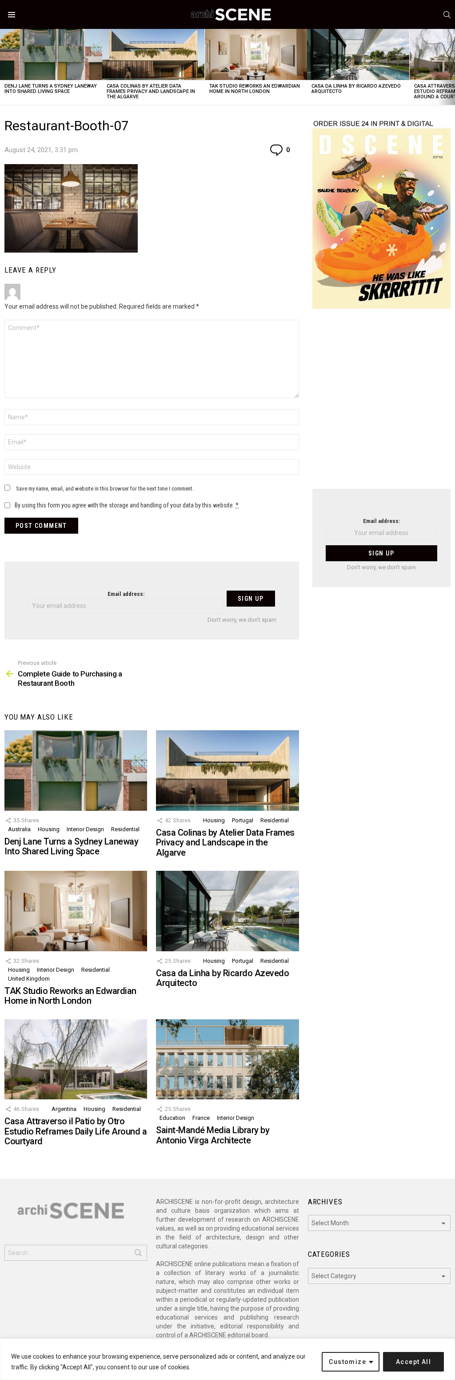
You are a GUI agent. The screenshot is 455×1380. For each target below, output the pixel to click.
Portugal (242, 820)
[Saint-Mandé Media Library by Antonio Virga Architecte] (227, 1059)
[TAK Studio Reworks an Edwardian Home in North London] (256, 54)
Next (450, 67)
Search (138, 1254)
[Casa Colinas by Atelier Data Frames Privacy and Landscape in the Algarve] (153, 54)
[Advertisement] (381, 404)
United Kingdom (29, 978)
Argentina (64, 1109)
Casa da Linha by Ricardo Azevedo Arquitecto (356, 88)
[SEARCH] (447, 15)
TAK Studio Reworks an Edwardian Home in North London (254, 88)
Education (172, 1117)
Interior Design (85, 829)
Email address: (126, 594)
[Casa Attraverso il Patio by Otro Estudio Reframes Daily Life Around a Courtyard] (75, 1059)
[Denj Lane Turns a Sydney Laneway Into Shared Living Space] (51, 54)
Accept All (413, 1361)
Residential (125, 829)
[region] (227, 1359)
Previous (4, 67)
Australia (19, 829)
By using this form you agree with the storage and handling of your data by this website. (127, 505)
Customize (347, 1361)
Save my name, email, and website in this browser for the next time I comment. (105, 488)
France (201, 1117)
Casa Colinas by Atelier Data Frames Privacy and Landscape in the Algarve (151, 91)
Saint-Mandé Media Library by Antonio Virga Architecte (212, 1135)
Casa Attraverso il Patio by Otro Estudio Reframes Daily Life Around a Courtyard (75, 1131)
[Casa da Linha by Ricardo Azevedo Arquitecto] (358, 54)
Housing (49, 829)
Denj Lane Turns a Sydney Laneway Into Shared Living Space (50, 88)
